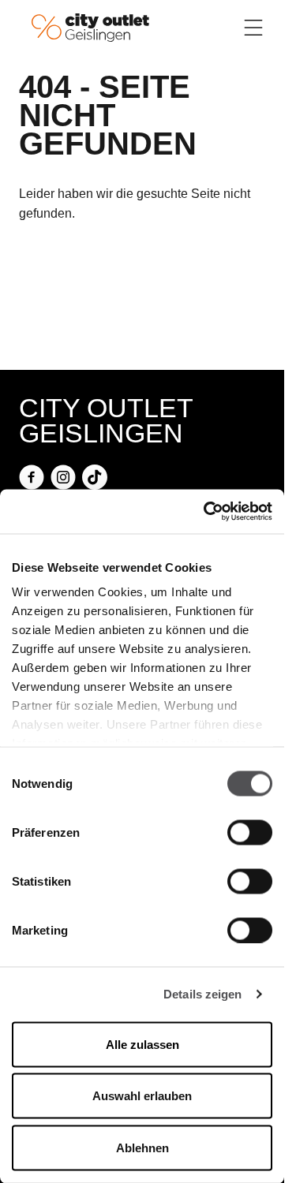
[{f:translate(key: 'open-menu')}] (253, 27)
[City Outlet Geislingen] (90, 26)
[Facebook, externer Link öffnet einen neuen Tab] (31, 477)
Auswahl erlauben (142, 1096)
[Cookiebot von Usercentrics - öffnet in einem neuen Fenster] (205, 512)
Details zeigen (202, 994)
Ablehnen (142, 1147)
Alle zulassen (142, 1044)
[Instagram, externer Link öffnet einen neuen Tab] (63, 477)
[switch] (249, 832)
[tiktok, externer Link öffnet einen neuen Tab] (94, 477)
